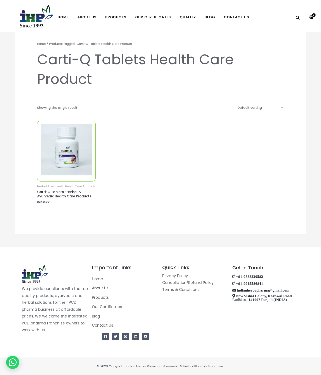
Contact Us (236, 17)
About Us (87, 17)
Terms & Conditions (180, 289)
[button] (297, 17)
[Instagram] (125, 336)
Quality (188, 17)
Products (115, 17)
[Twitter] (115, 336)
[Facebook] (105, 336)
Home (63, 17)
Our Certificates (153, 17)
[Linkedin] (135, 336)
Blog (210, 17)
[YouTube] (145, 336)
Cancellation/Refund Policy (188, 282)
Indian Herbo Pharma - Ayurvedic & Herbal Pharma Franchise (175, 366)
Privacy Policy (175, 275)
